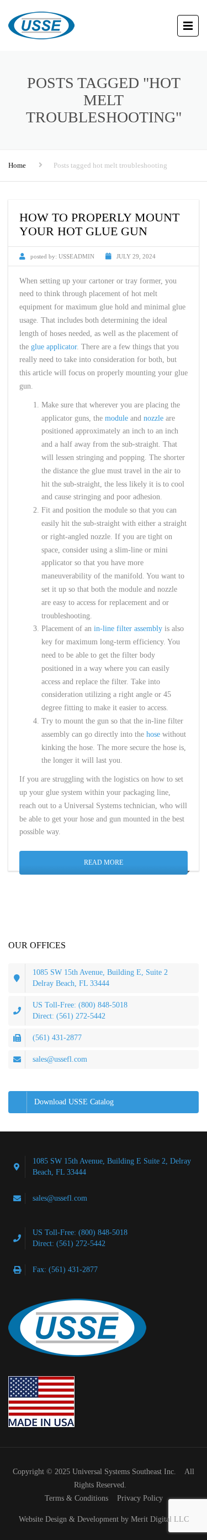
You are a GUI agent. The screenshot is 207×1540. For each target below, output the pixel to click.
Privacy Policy (140, 1498)
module (116, 418)
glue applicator (54, 347)
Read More (103, 862)
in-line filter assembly (128, 628)
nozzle (153, 418)
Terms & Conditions (76, 1498)
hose (153, 734)
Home (17, 165)
